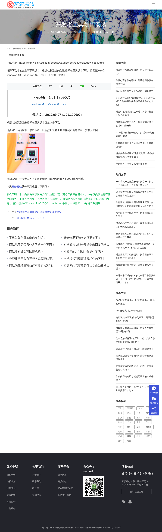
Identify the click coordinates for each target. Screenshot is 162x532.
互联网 (130, 408)
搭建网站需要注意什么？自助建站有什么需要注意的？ (87, 265)
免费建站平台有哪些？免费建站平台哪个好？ (32, 258)
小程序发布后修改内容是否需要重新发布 (39, 211)
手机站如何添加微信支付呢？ (27, 237)
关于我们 (36, 474)
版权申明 (11, 474)
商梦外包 (62, 481)
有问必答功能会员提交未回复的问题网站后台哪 (87, 244)
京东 (140, 408)
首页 (8, 48)
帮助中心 (36, 494)
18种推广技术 (64, 494)
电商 (120, 431)
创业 (129, 413)
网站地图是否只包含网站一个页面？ (32, 244)
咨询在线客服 (136, 491)
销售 (120, 441)
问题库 (35, 488)
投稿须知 (11, 488)
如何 (129, 417)
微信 (120, 422)
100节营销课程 (65, 488)
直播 (129, 431)
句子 (138, 413)
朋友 (138, 427)
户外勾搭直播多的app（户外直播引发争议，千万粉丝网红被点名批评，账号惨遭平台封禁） (135, 279)
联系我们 (36, 481)
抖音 (120, 427)
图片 (148, 413)
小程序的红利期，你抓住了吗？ (84, 251)
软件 (138, 436)
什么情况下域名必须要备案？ (82, 237)
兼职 (120, 413)
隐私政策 (11, 481)
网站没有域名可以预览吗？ (26, 251)
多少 (120, 417)
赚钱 (129, 436)
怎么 (129, 422)
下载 (120, 408)
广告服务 (11, 508)
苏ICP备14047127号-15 (91, 527)
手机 (148, 422)
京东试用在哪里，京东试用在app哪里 (134, 90)
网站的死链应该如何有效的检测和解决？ (32, 265)
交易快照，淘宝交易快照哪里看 (131, 163)
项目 (129, 441)
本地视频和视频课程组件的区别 (84, 258)
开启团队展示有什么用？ (31, 218)
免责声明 (11, 494)
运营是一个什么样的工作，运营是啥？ (134, 348)
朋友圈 (149, 427)
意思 (138, 422)
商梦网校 (62, 474)
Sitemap (77, 527)
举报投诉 (11, 501)
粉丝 (138, 431)
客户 (138, 417)
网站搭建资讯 (58, 31)
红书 (148, 431)
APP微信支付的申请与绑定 (129, 310)
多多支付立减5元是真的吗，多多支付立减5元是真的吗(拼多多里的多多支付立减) (135, 101)
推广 (129, 427)
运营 (148, 436)
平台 (148, 417)
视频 (120, 436)
